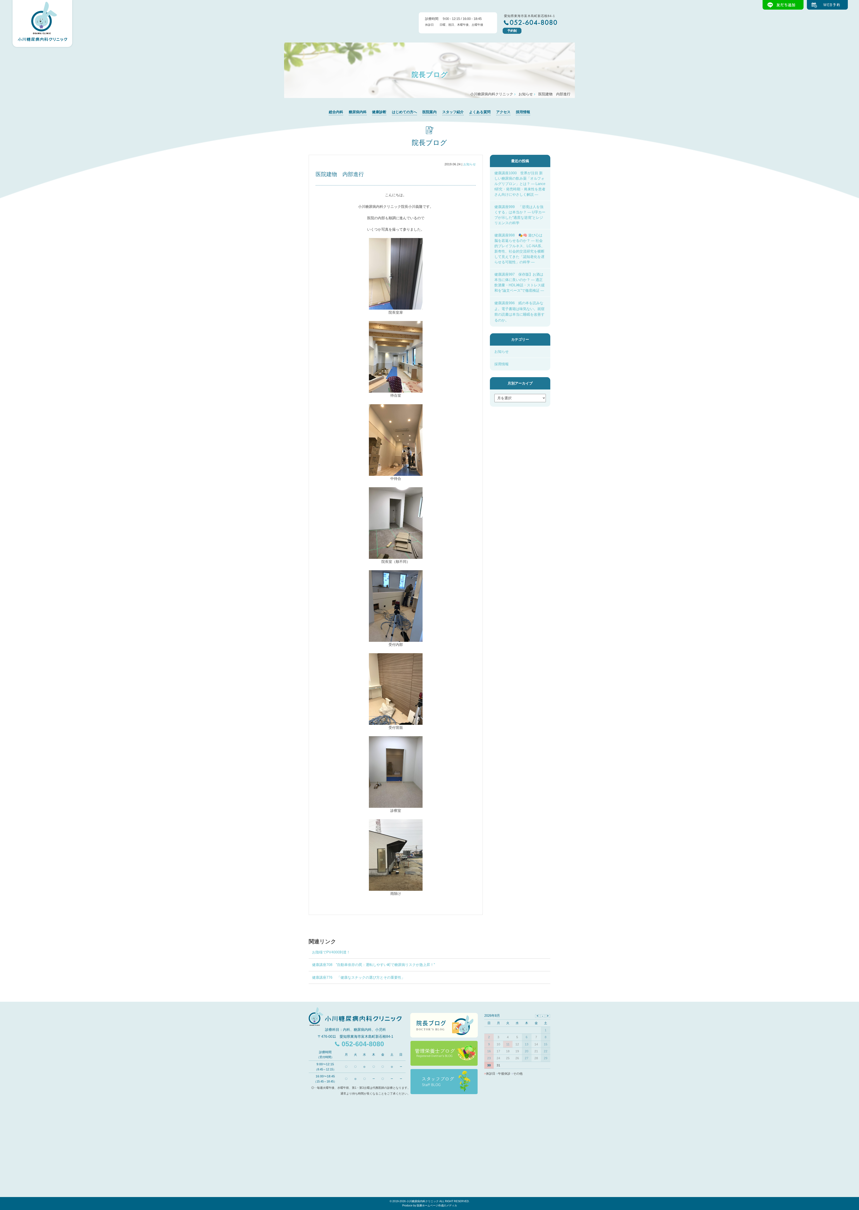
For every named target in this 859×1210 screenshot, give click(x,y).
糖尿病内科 (358, 112)
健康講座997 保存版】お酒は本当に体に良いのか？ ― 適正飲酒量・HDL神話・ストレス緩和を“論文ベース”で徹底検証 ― (519, 282)
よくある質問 (480, 112)
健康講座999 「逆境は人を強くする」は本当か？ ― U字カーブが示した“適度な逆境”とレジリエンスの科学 (519, 215)
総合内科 (336, 112)
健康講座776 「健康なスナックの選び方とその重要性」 (358, 977)
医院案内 (429, 112)
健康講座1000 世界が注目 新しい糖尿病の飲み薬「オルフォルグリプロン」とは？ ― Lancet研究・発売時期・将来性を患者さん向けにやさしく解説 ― (519, 183)
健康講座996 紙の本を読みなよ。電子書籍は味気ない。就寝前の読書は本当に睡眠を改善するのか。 (519, 311)
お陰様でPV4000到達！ (331, 952)
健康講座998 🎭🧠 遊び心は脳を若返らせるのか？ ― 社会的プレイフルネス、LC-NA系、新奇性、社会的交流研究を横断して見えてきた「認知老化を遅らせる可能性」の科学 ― (519, 248)
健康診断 (379, 112)
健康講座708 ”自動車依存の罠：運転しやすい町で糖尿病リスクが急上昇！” (373, 965)
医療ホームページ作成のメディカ (437, 1205)
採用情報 (523, 112)
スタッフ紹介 (453, 112)
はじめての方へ (404, 112)
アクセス (503, 112)
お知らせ (469, 164)
